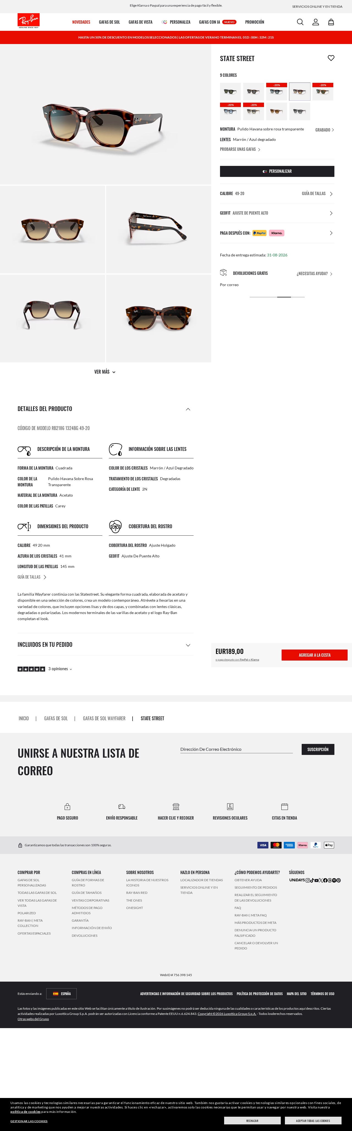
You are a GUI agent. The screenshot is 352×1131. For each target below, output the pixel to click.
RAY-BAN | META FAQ (251, 915)
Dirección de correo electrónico (210, 749)
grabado (323, 130)
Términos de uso (322, 993)
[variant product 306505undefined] (299, 91)
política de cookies (25, 1112)
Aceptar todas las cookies (313, 1121)
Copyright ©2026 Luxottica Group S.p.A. (227, 1014)
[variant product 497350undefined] (276, 111)
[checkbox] (331, 58)
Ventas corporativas (90, 900)
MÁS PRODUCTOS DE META (255, 923)
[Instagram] (308, 880)
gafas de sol (56, 718)
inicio (24, 718)
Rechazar (252, 1121)
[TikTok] (312, 880)
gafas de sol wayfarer (104, 718)
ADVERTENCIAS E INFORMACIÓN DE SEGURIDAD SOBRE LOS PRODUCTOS (186, 993)
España (66, 993)
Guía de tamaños (86, 893)
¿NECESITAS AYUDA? (312, 274)
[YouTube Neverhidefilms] (316, 880)
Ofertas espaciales (34, 933)
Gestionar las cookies (29, 1121)
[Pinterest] (338, 880)
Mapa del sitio (297, 993)
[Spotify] (334, 880)
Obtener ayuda (248, 880)
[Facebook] (325, 880)
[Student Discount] (297, 880)
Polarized (27, 913)
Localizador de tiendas (201, 880)
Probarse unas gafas (238, 149)
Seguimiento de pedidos (256, 888)
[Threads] (330, 880)
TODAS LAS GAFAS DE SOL (37, 893)
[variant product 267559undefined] (253, 91)
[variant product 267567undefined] (230, 91)
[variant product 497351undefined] (299, 111)
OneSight (134, 908)
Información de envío (92, 928)
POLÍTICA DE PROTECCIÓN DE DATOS (260, 993)
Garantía (80, 920)
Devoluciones (84, 935)
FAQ (238, 908)
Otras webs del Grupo (33, 1019)
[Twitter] (321, 880)
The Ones (134, 900)
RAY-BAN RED (136, 893)
